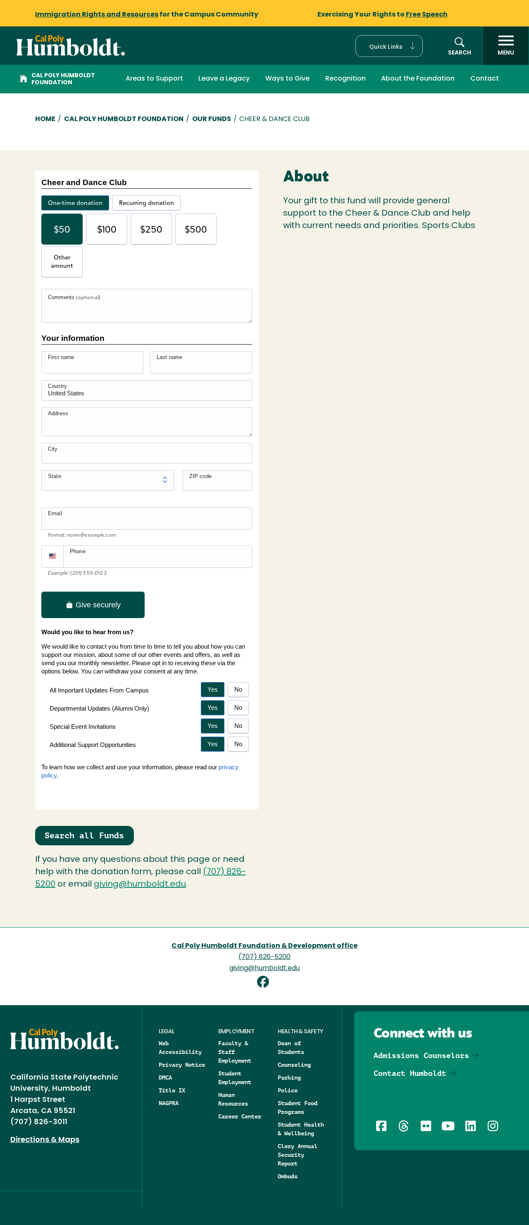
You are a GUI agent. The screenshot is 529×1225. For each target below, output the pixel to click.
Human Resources (233, 1099)
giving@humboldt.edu (140, 884)
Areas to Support (154, 79)
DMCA (165, 1077)
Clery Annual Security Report (297, 1155)
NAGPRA (169, 1103)
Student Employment (234, 1077)
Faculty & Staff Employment (234, 1052)
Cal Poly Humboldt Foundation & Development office (264, 946)
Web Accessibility (180, 1047)
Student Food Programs (297, 1107)
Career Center (239, 1116)
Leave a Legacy (224, 79)
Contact (484, 79)
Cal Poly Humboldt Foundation (63, 79)
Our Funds (211, 119)
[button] (389, 46)
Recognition (345, 79)
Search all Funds (84, 835)
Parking (289, 1077)
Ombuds (288, 1176)
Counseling (294, 1064)
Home (45, 119)
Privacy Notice (182, 1064)
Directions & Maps (44, 1140)
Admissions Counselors (421, 1055)
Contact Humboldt (410, 1073)
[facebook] (264, 983)
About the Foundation (418, 79)
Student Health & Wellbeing (301, 1129)
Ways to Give (287, 79)
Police (288, 1090)
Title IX (172, 1090)
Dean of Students (291, 1047)
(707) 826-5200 (264, 957)
